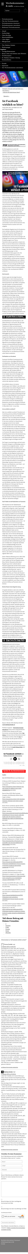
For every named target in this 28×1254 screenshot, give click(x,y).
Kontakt (4, 63)
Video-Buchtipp (6, 35)
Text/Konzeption (6, 55)
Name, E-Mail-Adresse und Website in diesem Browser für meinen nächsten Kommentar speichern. (12, 1177)
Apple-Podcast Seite (17, 747)
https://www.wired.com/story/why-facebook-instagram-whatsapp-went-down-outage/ (13, 800)
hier (20, 737)
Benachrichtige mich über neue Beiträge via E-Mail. (14, 1209)
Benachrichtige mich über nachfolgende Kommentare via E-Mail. (11, 1202)
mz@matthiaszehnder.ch (8, 724)
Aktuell (4, 31)
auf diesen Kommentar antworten (9, 1067)
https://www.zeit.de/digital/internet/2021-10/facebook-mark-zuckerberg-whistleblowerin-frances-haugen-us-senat (12, 897)
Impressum (5, 65)
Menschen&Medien (7, 37)
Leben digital (5, 39)
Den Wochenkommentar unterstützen (12, 67)
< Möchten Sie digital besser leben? (11, 92)
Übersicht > (6, 96)
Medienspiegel (6, 47)
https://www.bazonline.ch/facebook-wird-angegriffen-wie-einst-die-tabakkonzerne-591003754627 (12, 842)
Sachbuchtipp (6, 33)
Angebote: (3, 49)
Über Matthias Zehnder (8, 45)
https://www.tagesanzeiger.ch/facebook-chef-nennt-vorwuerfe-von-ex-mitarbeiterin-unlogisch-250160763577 (13, 878)
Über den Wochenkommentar (10, 21)
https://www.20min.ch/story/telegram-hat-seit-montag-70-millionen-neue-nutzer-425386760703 (13, 788)
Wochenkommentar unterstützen (11, 25)
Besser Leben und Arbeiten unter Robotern (14, 53)
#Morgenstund (6, 41)
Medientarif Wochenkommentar (11, 27)
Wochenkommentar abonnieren (11, 23)
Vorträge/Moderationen (8, 51)
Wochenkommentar (7, 19)
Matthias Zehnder (8, 1072)
